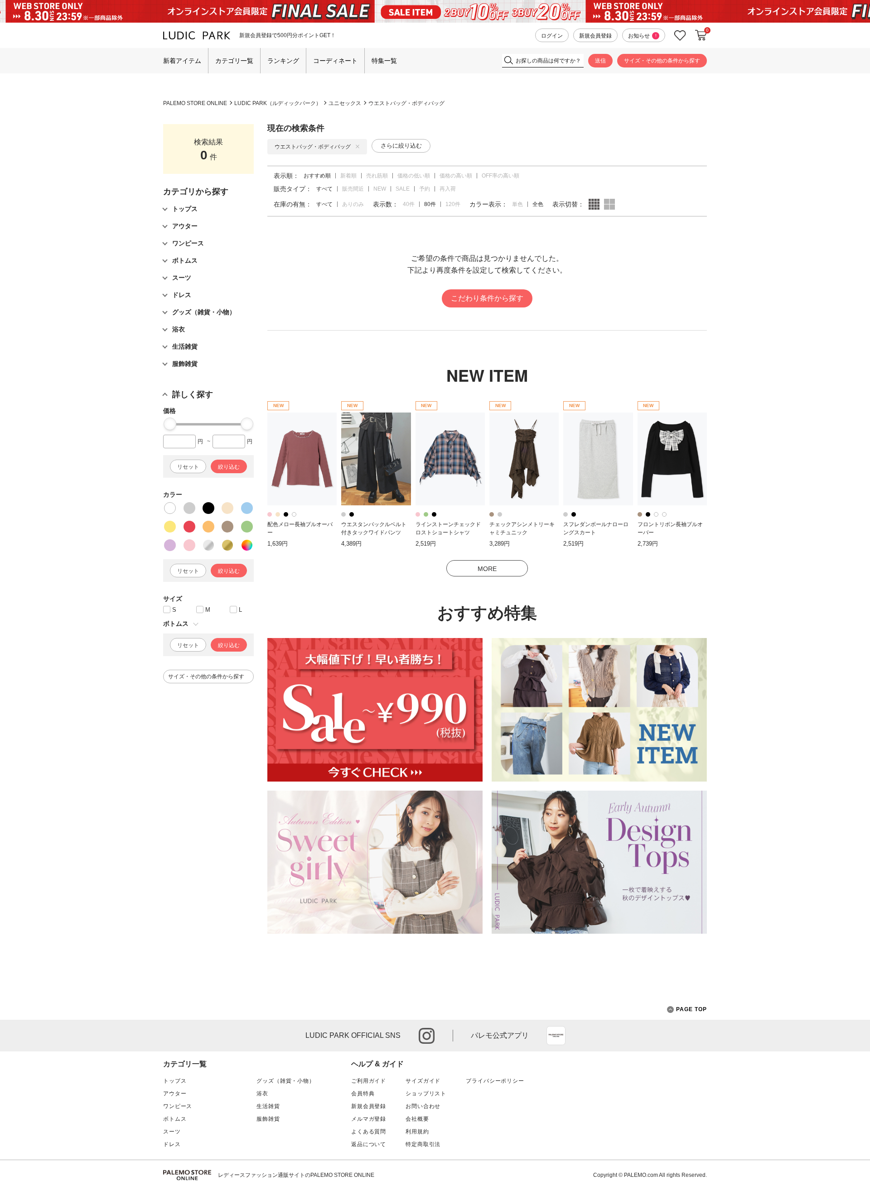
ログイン (552, 36)
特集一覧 (384, 60)
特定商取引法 (423, 1144)
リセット (188, 467)
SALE (403, 189)
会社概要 (417, 1119)
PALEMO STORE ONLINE (195, 103)
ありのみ (353, 204)
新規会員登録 (595, 36)
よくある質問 (368, 1131)
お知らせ (642, 36)
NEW (379, 189)
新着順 (348, 176)
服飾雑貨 (268, 1119)
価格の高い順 (456, 176)
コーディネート (335, 60)
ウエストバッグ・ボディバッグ (406, 103)
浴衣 (262, 1093)
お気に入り (680, 35)
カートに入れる (701, 35)
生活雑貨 (268, 1106)
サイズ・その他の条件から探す (662, 61)
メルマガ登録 (368, 1119)
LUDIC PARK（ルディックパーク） (277, 103)
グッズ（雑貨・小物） (285, 1081)
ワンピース (177, 1106)
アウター (174, 1093)
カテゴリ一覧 (234, 60)
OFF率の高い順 (500, 176)
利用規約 (417, 1131)
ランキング (283, 60)
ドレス (172, 1144)
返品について (368, 1144)
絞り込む (229, 467)
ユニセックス (345, 103)
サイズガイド (423, 1081)
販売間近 (353, 189)
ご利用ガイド (368, 1081)
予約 (424, 189)
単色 (517, 204)
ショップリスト (426, 1093)
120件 (452, 204)
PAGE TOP (691, 1009)
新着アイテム (182, 60)
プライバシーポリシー (495, 1081)
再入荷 (448, 189)
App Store (556, 1036)
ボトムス (174, 1119)
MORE (487, 568)
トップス (174, 1081)
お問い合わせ (423, 1106)
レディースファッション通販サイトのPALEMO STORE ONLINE (296, 1175)
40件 (409, 204)
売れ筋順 (377, 176)
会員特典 (362, 1093)
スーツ (172, 1131)
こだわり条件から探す (487, 298)
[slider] (170, 423)
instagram (427, 1036)
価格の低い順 (413, 176)
